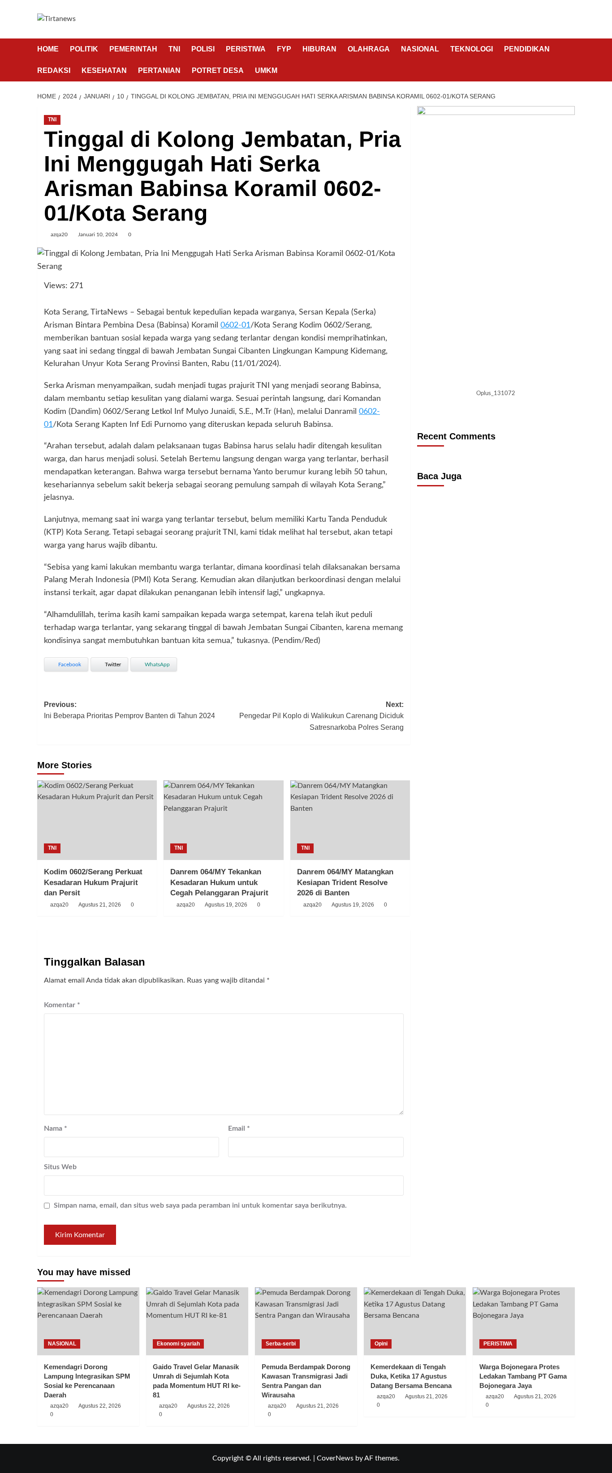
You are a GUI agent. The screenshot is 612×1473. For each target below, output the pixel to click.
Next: (321, 716)
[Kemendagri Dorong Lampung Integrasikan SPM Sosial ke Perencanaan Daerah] (88, 1321)
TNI (174, 49)
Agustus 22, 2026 (99, 1406)
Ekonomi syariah (178, 1344)
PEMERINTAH (133, 49)
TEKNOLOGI (471, 49)
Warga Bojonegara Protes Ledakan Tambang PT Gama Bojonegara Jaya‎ (523, 1376)
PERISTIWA (246, 49)
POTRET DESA (218, 70)
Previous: (129, 710)
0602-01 (235, 325)
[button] (569, 60)
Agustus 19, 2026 (226, 905)
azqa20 (59, 234)
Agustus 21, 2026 (99, 905)
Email (239, 1128)
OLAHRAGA (369, 49)
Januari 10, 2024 (98, 234)
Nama (55, 1128)
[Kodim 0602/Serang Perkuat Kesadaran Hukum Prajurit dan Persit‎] (97, 820)
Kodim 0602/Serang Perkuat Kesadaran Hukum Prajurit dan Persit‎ (93, 883)
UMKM (266, 70)
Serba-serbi (281, 1344)
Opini (381, 1344)
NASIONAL (420, 49)
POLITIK (84, 49)
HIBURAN (319, 49)
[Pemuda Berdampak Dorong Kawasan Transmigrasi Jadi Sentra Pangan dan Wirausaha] (306, 1321)
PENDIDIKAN (527, 49)
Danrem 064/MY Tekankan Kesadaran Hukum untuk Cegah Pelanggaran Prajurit (219, 883)
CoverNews (335, 1458)
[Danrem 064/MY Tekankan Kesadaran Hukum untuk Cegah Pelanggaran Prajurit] (223, 820)
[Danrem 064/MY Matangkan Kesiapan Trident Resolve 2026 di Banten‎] (350, 820)
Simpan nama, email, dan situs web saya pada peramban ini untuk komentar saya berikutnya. (200, 1205)
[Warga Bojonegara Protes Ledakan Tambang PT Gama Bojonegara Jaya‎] (524, 1321)
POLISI (203, 49)
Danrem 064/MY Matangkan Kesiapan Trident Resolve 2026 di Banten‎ (345, 883)
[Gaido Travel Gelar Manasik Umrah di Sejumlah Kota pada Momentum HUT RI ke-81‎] (197, 1321)
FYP (284, 49)
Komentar (62, 1005)
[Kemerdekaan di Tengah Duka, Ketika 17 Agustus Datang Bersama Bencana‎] (415, 1321)
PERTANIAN (159, 70)
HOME (48, 49)
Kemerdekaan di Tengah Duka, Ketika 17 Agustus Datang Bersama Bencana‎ (411, 1376)
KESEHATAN (104, 70)
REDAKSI (53, 70)
